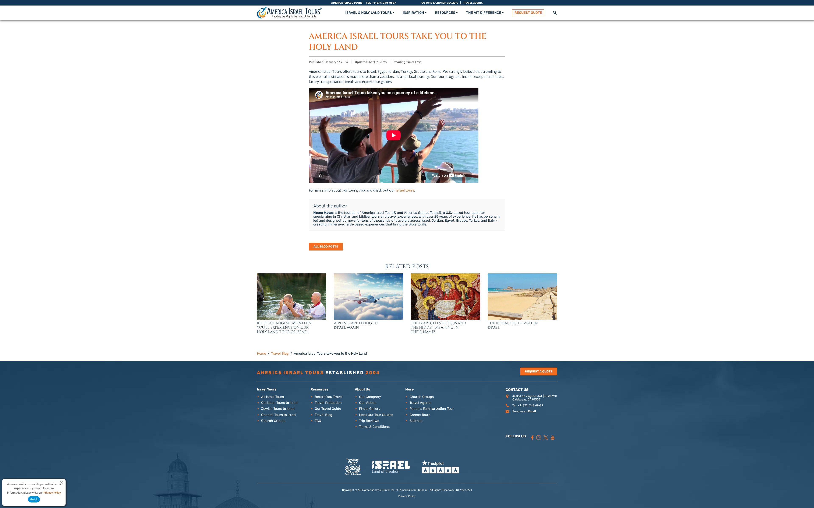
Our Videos (367, 403)
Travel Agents (473, 2)
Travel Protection (328, 403)
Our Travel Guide (328, 409)
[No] (61, 482)
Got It (34, 499)
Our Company (370, 397)
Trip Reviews (369, 421)
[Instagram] (538, 437)
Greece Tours (420, 415)
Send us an (524, 411)
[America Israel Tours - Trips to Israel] (289, 12)
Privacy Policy (407, 496)
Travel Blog (323, 415)
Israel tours (405, 190)
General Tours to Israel (278, 415)
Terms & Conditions (374, 427)
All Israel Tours (272, 397)
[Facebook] (532, 437)
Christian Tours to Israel (279, 403)
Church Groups (273, 421)
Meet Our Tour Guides (376, 415)
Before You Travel (329, 397)
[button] (555, 12)
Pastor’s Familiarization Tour (432, 409)
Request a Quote (538, 371)
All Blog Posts (326, 246)
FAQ (318, 421)
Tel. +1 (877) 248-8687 (381, 2)
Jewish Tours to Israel (278, 409)
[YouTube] (553, 437)
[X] (546, 437)
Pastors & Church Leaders (439, 2)
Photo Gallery (369, 409)
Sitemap (416, 421)
